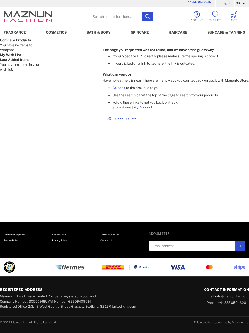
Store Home (121, 107)
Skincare (140, 32)
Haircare (178, 32)
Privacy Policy (59, 240)
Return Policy (11, 240)
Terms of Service (109, 234)
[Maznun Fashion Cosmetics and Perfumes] (28, 17)
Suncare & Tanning (226, 32)
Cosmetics (56, 32)
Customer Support (14, 234)
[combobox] (121, 17)
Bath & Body (99, 32)
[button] (240, 3)
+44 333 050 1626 (199, 2)
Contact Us (106, 240)
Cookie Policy (59, 234)
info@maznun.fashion (119, 118)
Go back (118, 88)
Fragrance (15, 32)
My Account (142, 107)
